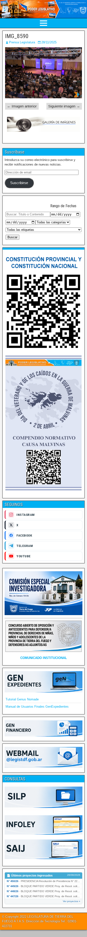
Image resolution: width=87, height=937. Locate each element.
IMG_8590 (17, 36)
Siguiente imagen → (64, 106)
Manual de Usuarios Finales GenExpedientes (37, 706)
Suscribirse (19, 183)
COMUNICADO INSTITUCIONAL (43, 658)
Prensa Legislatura (22, 42)
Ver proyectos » (71, 901)
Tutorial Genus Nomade (22, 699)
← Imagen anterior (22, 106)
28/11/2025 (49, 42)
